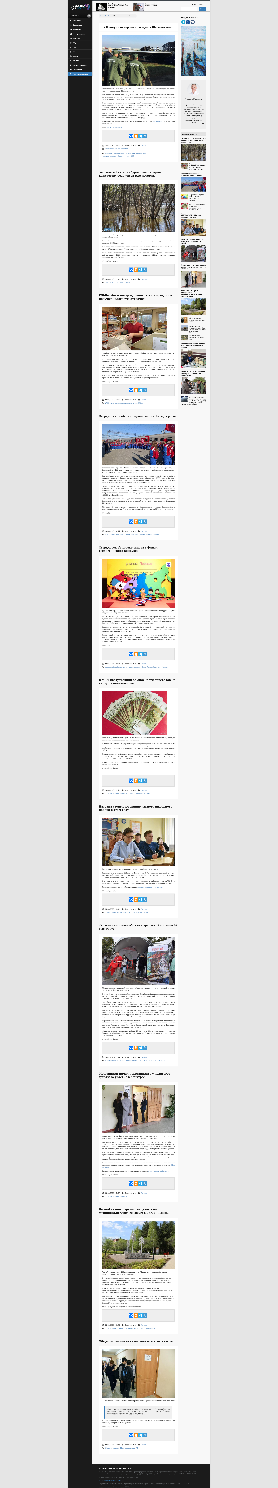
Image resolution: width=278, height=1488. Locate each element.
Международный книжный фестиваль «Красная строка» (128, 1060)
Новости (110, 16)
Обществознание (112, 1448)
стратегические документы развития (139, 1328)
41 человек (157, 121)
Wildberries (109, 403)
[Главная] (80, 9)
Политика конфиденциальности (111, 1480)
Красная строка (159, 1060)
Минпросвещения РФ (129, 1448)
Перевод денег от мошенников (141, 793)
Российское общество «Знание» (155, 667)
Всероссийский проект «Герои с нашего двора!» (125, 534)
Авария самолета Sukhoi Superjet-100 (118, 156)
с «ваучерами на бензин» (158, 1171)
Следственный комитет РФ (116, 149)
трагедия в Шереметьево (136, 153)
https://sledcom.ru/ (114, 127)
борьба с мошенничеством (116, 793)
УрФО (193, 4)
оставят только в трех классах (150, 887)
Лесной (108, 1328)
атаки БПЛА (138, 403)
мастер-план (117, 1328)
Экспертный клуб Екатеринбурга (152, 5)
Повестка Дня (103, 16)
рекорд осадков (111, 282)
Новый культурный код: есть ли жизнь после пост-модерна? (118, 5)
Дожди (127, 282)
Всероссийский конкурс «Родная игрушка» (123, 667)
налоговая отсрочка (123, 403)
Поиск (202, 9)
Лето (121, 282)
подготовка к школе (139, 912)
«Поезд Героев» (152, 534)
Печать (144, 145)
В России (200, 4)
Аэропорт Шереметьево (115, 153)
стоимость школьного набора (117, 912)
